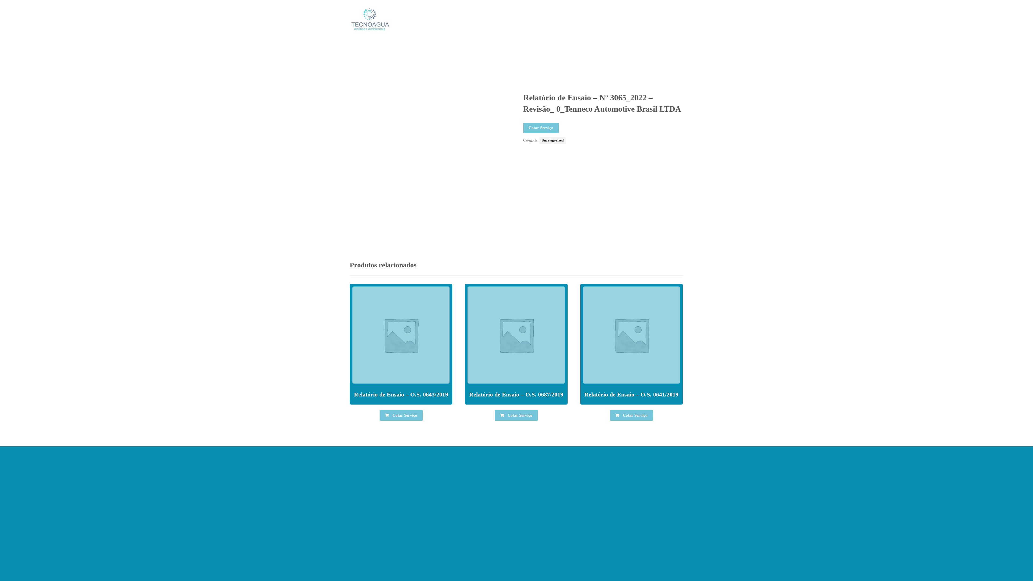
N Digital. (584, 555)
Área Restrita (516, 563)
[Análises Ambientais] (370, 19)
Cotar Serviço (541, 128)
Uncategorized (553, 140)
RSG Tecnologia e (556, 555)
